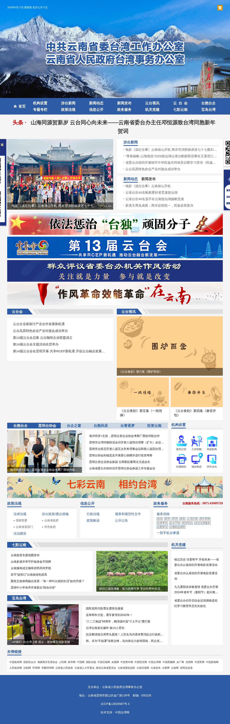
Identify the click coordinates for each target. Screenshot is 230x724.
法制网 (27, 668)
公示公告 (121, 520)
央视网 (115, 662)
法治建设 (19, 533)
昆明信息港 (186, 668)
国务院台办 (29, 662)
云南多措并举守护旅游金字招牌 (31, 561)
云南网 (175, 668)
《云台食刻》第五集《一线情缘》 (141, 413)
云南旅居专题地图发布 (25, 555)
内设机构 (212, 449)
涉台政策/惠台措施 (55, 514)
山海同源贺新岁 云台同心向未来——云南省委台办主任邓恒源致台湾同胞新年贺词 (123, 126)
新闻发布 (124, 103)
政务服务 (124, 109)
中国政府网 (15, 662)
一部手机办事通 (168, 533)
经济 (174, 518)
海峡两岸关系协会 (47, 662)
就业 (159, 518)
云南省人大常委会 (84, 668)
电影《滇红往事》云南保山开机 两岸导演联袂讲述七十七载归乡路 (59, 206)
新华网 (71, 662)
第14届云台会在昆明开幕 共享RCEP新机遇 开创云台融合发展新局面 (60, 351)
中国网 (80, 662)
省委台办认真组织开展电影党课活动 (195, 576)
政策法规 (68, 109)
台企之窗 (74, 426)
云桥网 (166, 668)
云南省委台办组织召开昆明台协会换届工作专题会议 (122, 468)
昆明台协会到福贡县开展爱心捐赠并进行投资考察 (120, 455)
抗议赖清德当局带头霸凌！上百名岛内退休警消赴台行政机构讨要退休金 (125, 634)
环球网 (36, 668)
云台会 (180, 103)
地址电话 (197, 466)
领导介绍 (181, 449)
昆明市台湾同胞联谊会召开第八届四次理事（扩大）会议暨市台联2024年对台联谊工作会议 (126, 442)
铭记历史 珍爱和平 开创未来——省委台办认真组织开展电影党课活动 (196, 562)
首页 (22, 106)
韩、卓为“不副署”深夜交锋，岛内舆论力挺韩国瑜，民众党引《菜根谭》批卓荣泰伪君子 (125, 640)
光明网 (189, 662)
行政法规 (93, 514)
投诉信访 (187, 522)
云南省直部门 (24, 526)
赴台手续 (175, 522)
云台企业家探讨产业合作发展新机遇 (39, 324)
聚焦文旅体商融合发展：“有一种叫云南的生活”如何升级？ (47, 581)
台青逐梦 (127, 426)
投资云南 (154, 426)
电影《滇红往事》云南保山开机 (148, 186)
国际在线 (91, 662)
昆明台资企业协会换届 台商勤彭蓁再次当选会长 (119, 461)
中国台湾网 (154, 662)
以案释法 (162, 527)
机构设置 (40, 103)
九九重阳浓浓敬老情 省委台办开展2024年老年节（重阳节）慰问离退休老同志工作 (196, 590)
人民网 (62, 662)
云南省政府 (51, 520)
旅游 (182, 518)
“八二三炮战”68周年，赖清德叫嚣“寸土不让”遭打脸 (118, 621)
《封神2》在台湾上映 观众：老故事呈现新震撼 (40, 641)
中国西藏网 (168, 662)
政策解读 (93, 520)
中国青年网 (126, 662)
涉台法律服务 (202, 522)
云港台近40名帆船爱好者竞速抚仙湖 (151, 192)
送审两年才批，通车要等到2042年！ (109, 614)
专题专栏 (40, 109)
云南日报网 (143, 668)
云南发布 (156, 668)
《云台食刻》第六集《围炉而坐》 (140, 371)
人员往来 (192, 518)
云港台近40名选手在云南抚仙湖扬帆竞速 (154, 199)
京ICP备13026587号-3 (115, 703)
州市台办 (212, 466)
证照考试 (162, 522)
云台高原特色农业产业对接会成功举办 (152, 169)
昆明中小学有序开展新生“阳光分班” (33, 587)
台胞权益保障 (177, 527)
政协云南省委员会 (106, 668)
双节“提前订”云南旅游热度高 (29, 574)
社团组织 (181, 466)
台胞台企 (208, 103)
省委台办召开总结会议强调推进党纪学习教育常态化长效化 (195, 603)
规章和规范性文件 (128, 514)
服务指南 (163, 514)
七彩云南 (180, 109)
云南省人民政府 (64, 668)
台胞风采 (101, 426)
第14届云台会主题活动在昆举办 (36, 344)
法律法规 (19, 514)
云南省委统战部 (126, 668)
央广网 (180, 662)
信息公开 (96, 109)
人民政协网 (15, 668)
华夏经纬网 (47, 668)
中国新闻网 (212, 662)
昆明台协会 (47, 426)
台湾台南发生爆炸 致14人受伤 (105, 627)
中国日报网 (103, 662)
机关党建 (152, 109)
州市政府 (50, 526)
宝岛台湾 (208, 109)
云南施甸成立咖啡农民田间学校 (31, 568)
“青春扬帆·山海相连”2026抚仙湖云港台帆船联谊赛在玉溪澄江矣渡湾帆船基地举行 (172, 156)
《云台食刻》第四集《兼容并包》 (195, 413)
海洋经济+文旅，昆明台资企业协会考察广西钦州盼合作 (45, 469)
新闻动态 (96, 103)
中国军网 (199, 662)
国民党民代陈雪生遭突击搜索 (104, 608)
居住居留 (205, 518)
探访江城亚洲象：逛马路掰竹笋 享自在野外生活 (129, 588)
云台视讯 (152, 103)
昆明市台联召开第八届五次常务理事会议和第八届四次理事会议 (126, 448)
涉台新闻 (68, 103)
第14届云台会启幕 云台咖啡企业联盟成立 (42, 337)
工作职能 (197, 449)
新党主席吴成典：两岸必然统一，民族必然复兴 (159, 205)
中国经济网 (140, 662)
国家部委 (21, 520)
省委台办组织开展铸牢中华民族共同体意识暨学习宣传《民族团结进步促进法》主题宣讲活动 (172, 162)
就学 (167, 518)
